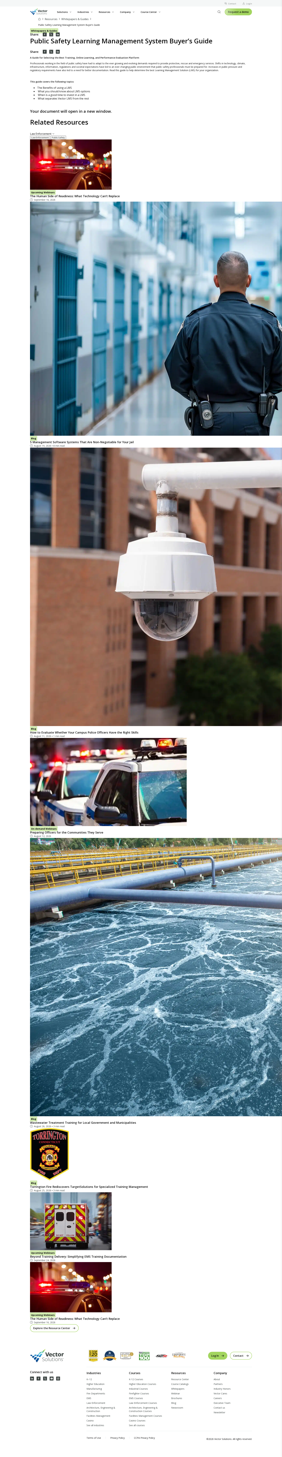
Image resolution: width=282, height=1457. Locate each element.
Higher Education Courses (142, 1384)
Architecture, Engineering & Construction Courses (143, 1409)
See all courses (137, 1425)
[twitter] (51, 34)
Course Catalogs (180, 1384)
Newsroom (177, 1407)
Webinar (175, 1393)
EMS (88, 1398)
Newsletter (219, 1412)
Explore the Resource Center (51, 1328)
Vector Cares (220, 1393)
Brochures (176, 1398)
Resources (51, 19)
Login (249, 3)
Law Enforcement (95, 1402)
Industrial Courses (138, 1388)
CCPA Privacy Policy (144, 1437)
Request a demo (238, 12)
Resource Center (180, 1379)
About (217, 1379)
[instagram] (58, 1378)
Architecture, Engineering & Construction (100, 1409)
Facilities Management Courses (145, 1415)
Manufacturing (94, 1388)
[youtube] (52, 1378)
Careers (218, 1398)
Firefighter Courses (139, 1393)
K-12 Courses (136, 1379)
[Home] (39, 19)
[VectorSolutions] (42, 12)
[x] (45, 1378)
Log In (215, 1355)
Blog (173, 1402)
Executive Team (222, 1402)
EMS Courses (136, 1398)
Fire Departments (95, 1393)
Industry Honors (222, 1388)
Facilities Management (98, 1415)
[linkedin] (58, 34)
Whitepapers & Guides (75, 19)
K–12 (89, 1379)
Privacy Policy (117, 1437)
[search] (219, 12)
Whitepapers (177, 1388)
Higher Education (95, 1384)
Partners (218, 1384)
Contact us (219, 1407)
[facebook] (45, 34)
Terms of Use (93, 1437)
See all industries (95, 1425)
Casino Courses (137, 1420)
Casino (90, 1420)
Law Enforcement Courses (143, 1402)
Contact (232, 3)
